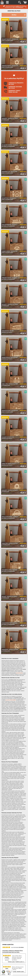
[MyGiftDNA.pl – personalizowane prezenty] (2, 2)
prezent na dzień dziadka (11, 700)
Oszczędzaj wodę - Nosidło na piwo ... (17, 971)
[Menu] (12, 970)
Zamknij (25, 7)
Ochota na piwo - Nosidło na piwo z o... (16, 962)
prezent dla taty (19, 673)
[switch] (9, 974)
